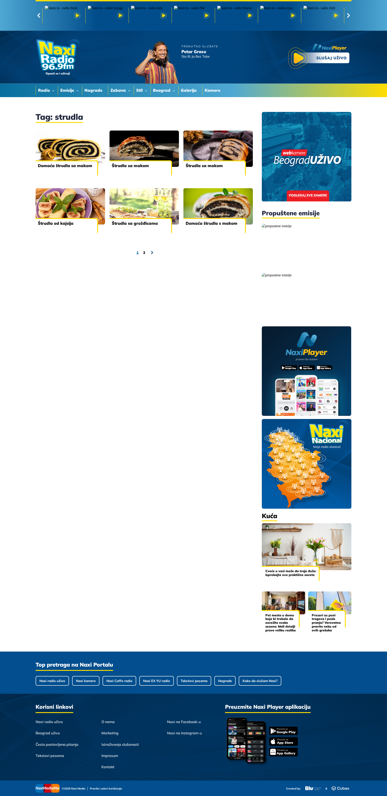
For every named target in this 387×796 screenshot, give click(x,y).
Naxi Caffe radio (119, 681)
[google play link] (283, 731)
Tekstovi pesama (194, 681)
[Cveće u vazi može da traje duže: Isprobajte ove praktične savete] (306, 546)
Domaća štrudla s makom (211, 223)
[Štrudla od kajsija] (70, 206)
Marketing (109, 733)
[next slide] (348, 15)
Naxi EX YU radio (156, 681)
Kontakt (107, 767)
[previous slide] (39, 15)
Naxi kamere (86, 681)
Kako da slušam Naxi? (260, 681)
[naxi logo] (58, 57)
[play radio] (318, 57)
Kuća (269, 516)
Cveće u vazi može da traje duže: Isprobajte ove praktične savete (290, 573)
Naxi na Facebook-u (184, 722)
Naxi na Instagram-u (184, 733)
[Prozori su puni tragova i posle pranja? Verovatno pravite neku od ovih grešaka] (330, 602)
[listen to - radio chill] (322, 15)
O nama (108, 722)
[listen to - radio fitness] (236, 15)
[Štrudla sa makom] (144, 149)
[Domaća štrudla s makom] (218, 206)
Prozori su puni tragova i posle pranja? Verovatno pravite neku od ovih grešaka (326, 622)
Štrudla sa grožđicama (135, 223)
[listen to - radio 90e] (193, 15)
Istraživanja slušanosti (120, 744)
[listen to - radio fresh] (64, 15)
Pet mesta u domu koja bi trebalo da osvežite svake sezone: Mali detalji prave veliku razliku (280, 622)
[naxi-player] (306, 371)
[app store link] (283, 742)
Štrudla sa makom (130, 165)
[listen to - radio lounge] (107, 15)
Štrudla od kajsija (55, 223)
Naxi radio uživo (52, 681)
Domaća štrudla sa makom (65, 165)
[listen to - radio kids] (150, 15)
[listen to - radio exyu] (279, 15)
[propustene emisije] (306, 247)
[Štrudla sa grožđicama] (144, 206)
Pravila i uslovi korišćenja (106, 788)
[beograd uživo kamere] (306, 157)
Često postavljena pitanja (57, 744)
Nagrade (225, 681)
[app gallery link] (283, 752)
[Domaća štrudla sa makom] (70, 149)
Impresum (109, 755)
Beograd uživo (48, 733)
